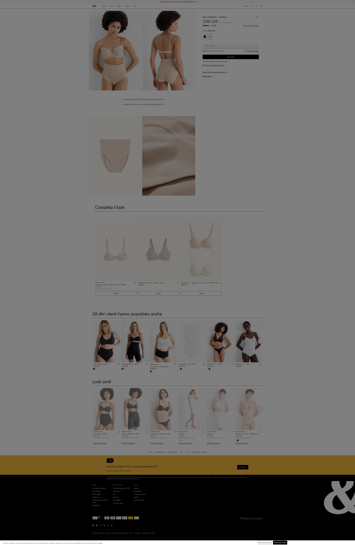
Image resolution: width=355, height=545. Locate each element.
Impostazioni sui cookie (264, 542)
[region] (177, 542)
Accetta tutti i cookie (280, 542)
